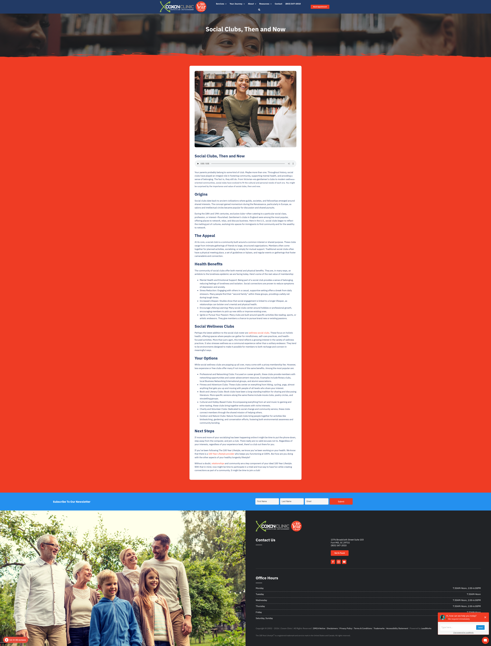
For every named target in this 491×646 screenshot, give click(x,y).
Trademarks (379, 628)
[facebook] (333, 562)
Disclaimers (332, 628)
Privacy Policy (345, 628)
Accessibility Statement (397, 628)
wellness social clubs (259, 332)
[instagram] (338, 562)
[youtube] (344, 562)
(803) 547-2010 (339, 545)
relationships (218, 463)
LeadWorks (426, 628)
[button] (259, 10)
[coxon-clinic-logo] (183, 2)
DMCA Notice (319, 628)
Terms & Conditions (363, 628)
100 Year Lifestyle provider (221, 453)
